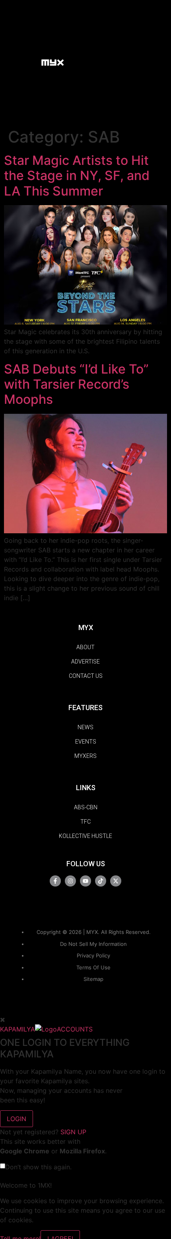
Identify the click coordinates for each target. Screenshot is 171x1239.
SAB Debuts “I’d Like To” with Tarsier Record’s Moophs (76, 384)
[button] (31, 62)
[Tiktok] (100, 881)
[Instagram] (70, 881)
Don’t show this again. (38, 1167)
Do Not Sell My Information (93, 944)
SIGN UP (73, 1132)
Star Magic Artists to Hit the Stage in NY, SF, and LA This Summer (77, 176)
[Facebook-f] (55, 881)
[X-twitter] (115, 881)
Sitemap (93, 979)
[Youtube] (85, 881)
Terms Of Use (93, 967)
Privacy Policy (93, 955)
